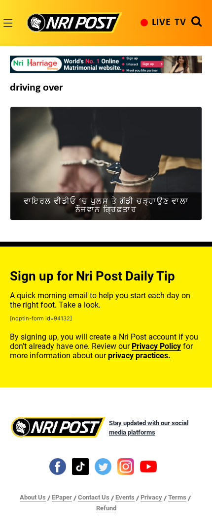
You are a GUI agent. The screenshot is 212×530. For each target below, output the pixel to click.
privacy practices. (139, 355)
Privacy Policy (156, 346)
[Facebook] (57, 466)
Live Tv (169, 23)
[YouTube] (148, 466)
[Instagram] (125, 466)
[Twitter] (103, 466)
